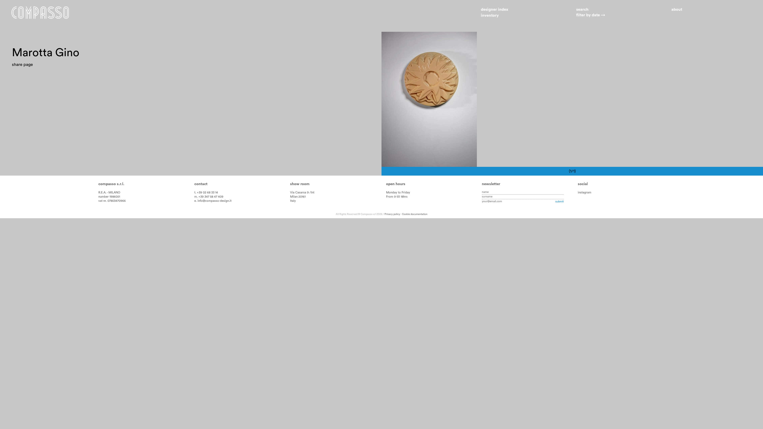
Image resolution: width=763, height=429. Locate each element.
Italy (293, 200)
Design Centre (427, 39)
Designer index (494, 10)
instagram (584, 192)
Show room (300, 184)
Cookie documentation (414, 214)
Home (40, 12)
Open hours (395, 184)
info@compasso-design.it (214, 200)
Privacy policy (392, 214)
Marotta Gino (398, 39)
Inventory (490, 15)
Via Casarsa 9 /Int (302, 192)
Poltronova (453, 39)
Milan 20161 (298, 196)
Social (583, 184)
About (676, 10)
